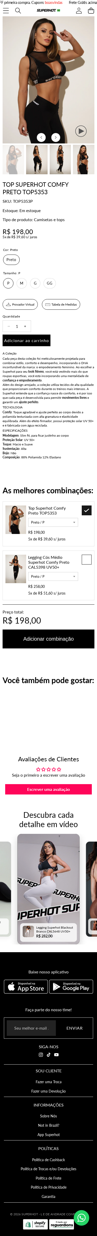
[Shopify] (35, 1224)
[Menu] (6, 10)
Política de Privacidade (48, 1187)
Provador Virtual (23, 304)
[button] (91, 10)
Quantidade (11, 316)
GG (50, 283)
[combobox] (53, 522)
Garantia (48, 1196)
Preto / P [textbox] (37, 522)
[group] (13, 159)
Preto (11, 259)
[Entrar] (79, 10)
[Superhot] (48, 10)
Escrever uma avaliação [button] (48, 789)
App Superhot (49, 1134)
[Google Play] (71, 987)
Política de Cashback (48, 1160)
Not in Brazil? (48, 1125)
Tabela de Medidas (64, 304)
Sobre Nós (48, 1116)
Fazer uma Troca (49, 1082)
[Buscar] (18, 10)
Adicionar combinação (48, 639)
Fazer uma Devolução (48, 1091)
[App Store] (26, 987)
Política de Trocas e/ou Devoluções (48, 1169)
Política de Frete (48, 1178)
